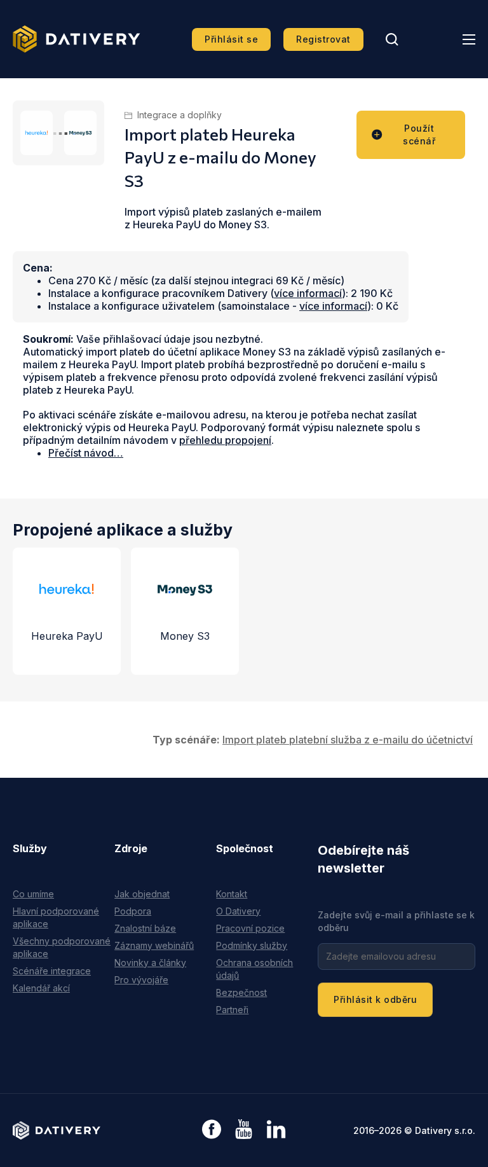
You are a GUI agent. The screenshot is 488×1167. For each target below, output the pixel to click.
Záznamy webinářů (154, 945)
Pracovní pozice (250, 928)
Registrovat (323, 39)
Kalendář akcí (41, 988)
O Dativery (238, 911)
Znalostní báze (145, 928)
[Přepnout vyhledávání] (392, 39)
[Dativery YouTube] (244, 1129)
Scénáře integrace (52, 970)
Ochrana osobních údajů (254, 969)
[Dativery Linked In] (276, 1129)
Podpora (132, 911)
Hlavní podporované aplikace (56, 917)
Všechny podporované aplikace (62, 947)
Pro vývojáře (141, 979)
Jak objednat (142, 893)
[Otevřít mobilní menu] (469, 39)
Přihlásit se (231, 39)
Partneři (232, 1009)
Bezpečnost (241, 992)
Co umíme (33, 893)
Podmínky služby (251, 945)
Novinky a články (150, 962)
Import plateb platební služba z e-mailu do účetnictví (347, 739)
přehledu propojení (225, 440)
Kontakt (231, 893)
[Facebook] (211, 1130)
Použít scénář (419, 134)
